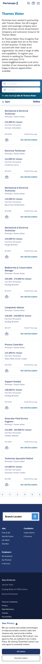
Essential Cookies (21, 658)
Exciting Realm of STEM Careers (15, 589)
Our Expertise (7, 556)
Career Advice (29, 533)
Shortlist (5, 544)
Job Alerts (6, 540)
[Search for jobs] (28, 3)
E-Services (28, 536)
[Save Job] (6, 140)
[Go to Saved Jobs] (33, 3)
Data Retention (8, 609)
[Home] (10, 3)
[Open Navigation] (38, 3)
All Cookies (21, 651)
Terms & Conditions (10, 602)
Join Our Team (7, 585)
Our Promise (6, 560)
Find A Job (6, 533)
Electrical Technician (10, 594)
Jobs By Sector (7, 536)
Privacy (5, 606)
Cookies (5, 613)
